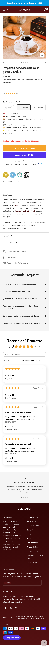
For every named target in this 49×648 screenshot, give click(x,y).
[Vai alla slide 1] (21, 62)
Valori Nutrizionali (10, 243)
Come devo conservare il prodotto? (17, 291)
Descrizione (7, 195)
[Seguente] (45, 62)
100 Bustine (38, 107)
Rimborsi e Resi (33, 526)
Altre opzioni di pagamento (24, 161)
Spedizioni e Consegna (17, 251)
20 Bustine (9, 107)
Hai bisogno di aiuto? (11, 181)
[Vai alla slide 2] (23, 62)
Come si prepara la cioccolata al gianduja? (20, 284)
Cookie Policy (32, 551)
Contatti (30, 530)
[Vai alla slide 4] (27, 62)
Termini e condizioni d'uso (35, 557)
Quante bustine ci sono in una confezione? (20, 299)
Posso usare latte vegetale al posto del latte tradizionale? (20, 307)
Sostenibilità (32, 538)
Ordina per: (26, 360)
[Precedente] (4, 62)
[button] (39, 346)
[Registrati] (38, 583)
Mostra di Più (10, 422)
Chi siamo (31, 534)
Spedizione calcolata (33, 79)
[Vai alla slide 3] (25, 62)
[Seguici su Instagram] (11, 607)
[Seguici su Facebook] (5, 607)
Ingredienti (7, 236)
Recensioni (31, 521)
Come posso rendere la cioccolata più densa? (21, 316)
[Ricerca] (8, 10)
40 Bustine (23, 107)
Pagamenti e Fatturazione (17, 263)
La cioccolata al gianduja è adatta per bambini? (22, 323)
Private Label (32, 563)
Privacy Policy (32, 547)
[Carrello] (45, 10)
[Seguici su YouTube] (16, 607)
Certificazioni (12, 257)
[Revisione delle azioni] (42, 368)
